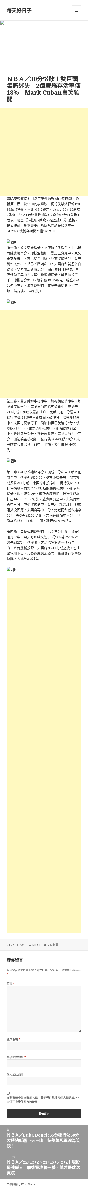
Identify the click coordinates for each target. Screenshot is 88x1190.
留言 (11, 984)
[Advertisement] (44, 152)
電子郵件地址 (16, 1057)
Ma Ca (36, 945)
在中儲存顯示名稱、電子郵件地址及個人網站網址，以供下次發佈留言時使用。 (43, 1100)
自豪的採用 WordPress (21, 1184)
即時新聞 (52, 945)
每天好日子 (19, 10)
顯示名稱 (14, 1040)
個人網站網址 (15, 1075)
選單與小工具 (76, 10)
